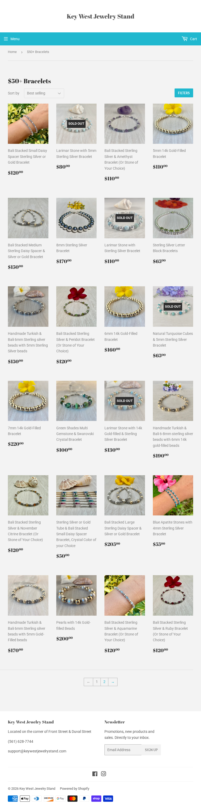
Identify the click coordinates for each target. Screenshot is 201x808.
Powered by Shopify (74, 789)
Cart (193, 39)
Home (12, 52)
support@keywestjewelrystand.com (37, 751)
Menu (15, 39)
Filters (184, 93)
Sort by (13, 93)
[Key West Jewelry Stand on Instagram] (103, 775)
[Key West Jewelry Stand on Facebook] (95, 775)
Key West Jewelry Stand (100, 16)
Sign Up (151, 750)
